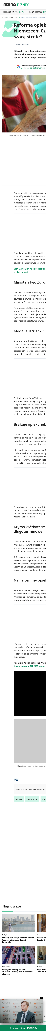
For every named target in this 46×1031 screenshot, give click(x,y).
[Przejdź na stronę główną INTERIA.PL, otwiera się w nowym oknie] (9, 4)
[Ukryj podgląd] (41, 998)
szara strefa (32, 799)
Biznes (11, 17)
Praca (16, 17)
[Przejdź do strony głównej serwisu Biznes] (23, 4)
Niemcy (19, 799)
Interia (4, 17)
